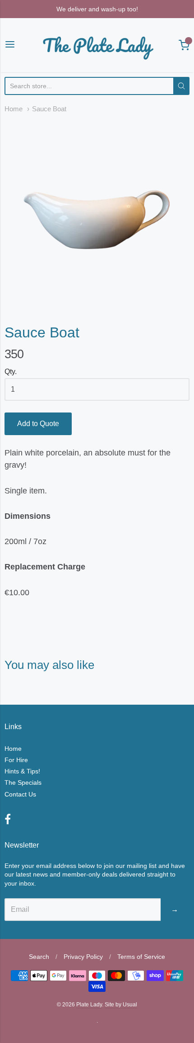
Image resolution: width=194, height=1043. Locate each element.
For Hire (16, 759)
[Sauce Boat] (97, 212)
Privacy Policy (83, 956)
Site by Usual (121, 1004)
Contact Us (20, 794)
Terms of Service (141, 956)
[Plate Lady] (97, 45)
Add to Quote (38, 423)
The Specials (23, 782)
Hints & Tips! (22, 771)
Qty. (11, 371)
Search (39, 956)
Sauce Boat (49, 109)
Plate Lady (89, 1004)
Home (14, 109)
